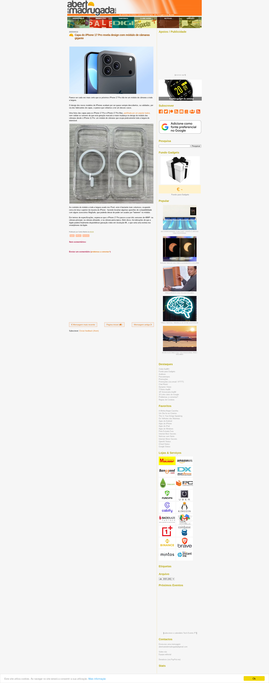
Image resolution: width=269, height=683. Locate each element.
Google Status (164, 447)
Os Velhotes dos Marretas (169, 418)
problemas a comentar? (100, 252)
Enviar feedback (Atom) (89, 331)
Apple (72, 235)
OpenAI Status (165, 441)
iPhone (78, 235)
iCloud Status (164, 444)
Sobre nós (163, 652)
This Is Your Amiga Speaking (170, 416)
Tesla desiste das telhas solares (179, 293)
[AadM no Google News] (186, 111)
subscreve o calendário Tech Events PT (180, 633)
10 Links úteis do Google (169, 394)
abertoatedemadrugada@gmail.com (173, 647)
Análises (190, 18)
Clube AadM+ (145, 18)
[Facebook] (161, 111)
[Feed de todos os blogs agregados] (198, 111)
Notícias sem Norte (166, 436)
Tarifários (123, 18)
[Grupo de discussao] (192, 111)
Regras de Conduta (166, 400)
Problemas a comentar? (168, 397)
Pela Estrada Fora (166, 431)
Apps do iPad (164, 426)
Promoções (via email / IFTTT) (171, 382)
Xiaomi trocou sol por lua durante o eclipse (179, 263)
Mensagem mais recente (83, 324)
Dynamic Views (165, 387)
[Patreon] (171, 111)
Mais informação (97, 678)
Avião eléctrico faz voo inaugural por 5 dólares (179, 353)
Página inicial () (114, 324)
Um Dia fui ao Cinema (168, 413)
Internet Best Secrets (167, 434)
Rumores (86, 235)
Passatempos (78, 18)
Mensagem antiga (142, 324)
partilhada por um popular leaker (137, 113)
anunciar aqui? (180, 75)
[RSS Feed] (176, 111)
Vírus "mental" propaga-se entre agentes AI (179, 323)
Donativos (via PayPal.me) (169, 659)
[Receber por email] (181, 111)
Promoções (101, 18)
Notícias (168, 18)
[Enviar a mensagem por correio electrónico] (94, 232)
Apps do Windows (166, 429)
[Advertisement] (180, 52)
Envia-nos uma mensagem (169, 644)
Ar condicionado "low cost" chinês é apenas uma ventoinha (179, 232)
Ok (254, 678)
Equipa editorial (165, 654)
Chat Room (163, 384)
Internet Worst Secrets (168, 439)
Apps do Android (165, 421)
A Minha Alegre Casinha (168, 411)
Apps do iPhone (165, 424)
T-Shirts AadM (164, 389)
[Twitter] (166, 111)
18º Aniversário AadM (167, 392)
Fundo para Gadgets (167, 371)
